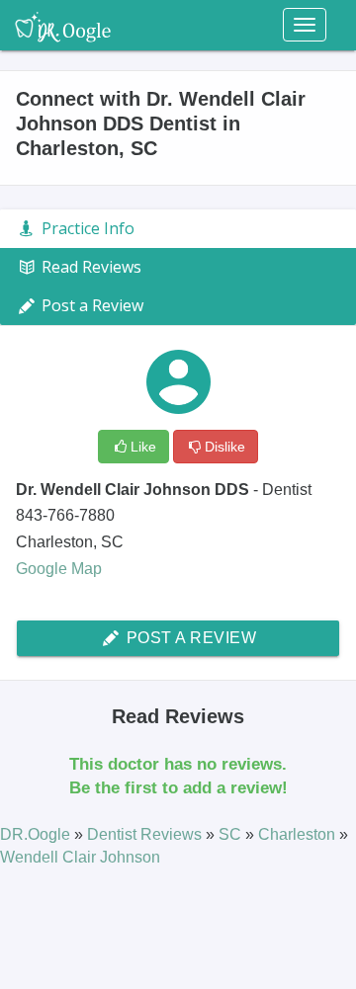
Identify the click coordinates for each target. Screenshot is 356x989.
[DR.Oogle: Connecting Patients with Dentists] (63, 24)
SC (232, 834)
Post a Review (189, 637)
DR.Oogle (37, 834)
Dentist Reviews (146, 834)
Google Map (59, 568)
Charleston (298, 834)
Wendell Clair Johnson (80, 857)
